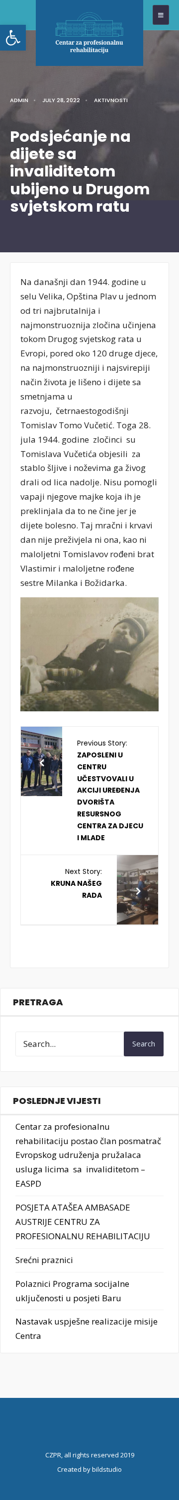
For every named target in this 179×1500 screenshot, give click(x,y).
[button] (13, 38)
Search (143, 1043)
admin (19, 100)
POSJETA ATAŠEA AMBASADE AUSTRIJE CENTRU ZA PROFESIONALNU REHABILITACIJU (82, 1222)
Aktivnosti (111, 100)
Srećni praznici (44, 1260)
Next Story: (76, 883)
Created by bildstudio (89, 1469)
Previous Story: (110, 790)
